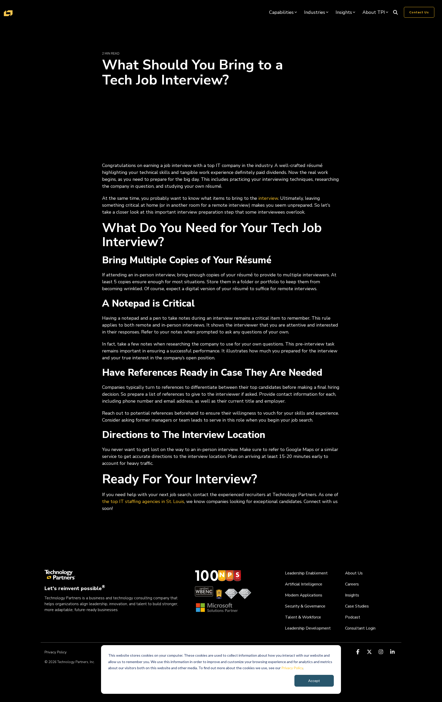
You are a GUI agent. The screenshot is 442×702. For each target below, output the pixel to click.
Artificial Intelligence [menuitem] (303, 584)
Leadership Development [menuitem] (308, 628)
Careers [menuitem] (352, 584)
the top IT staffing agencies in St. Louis (143, 501)
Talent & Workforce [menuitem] (303, 617)
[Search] (395, 12)
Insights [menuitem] (352, 595)
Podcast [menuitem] (352, 617)
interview (268, 198)
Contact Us (419, 12)
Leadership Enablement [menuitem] (306, 573)
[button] (358, 652)
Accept (314, 680)
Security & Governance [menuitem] (305, 606)
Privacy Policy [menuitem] (56, 652)
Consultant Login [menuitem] (360, 628)
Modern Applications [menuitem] (303, 595)
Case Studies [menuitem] (357, 606)
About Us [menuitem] (354, 573)
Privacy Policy (292, 668)
